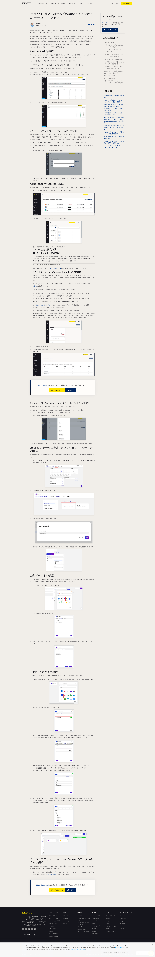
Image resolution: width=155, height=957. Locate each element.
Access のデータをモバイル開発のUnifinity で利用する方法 (114, 133)
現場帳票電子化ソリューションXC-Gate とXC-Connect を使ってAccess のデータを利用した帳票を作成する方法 (114, 107)
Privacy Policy (119, 947)
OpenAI (122, 928)
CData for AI (89, 3)
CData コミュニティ (111, 916)
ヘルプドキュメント (55, 268)
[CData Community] (35, 929)
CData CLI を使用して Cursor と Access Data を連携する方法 (113, 101)
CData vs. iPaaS (82, 929)
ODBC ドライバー (53, 916)
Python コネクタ (53, 923)
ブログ (107, 921)
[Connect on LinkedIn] (94, 24)
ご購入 (112, 3)
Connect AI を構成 (109, 42)
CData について (96, 916)
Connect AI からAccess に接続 (114, 54)
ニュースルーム (96, 921)
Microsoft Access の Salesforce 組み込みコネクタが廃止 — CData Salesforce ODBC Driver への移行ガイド (114, 120)
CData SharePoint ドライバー (44, 305)
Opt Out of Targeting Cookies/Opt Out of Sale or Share (115, 952)
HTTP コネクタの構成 (110, 78)
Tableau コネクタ (53, 936)
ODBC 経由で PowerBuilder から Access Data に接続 (113, 114)
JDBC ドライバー (53, 918)
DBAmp (65, 923)
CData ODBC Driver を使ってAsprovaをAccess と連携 (112, 147)
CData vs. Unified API (83, 932)
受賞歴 (93, 923)
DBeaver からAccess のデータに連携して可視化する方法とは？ (114, 142)
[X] (26, 929)
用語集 (107, 928)
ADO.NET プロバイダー (55, 921)
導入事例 (108, 918)
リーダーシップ (96, 926)
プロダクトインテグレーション (84, 919)
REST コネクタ (52, 928)
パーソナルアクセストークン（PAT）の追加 (113, 50)
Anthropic (122, 916)
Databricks (123, 918)
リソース (108, 923)
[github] (32, 929)
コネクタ (80, 916)
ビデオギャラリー (110, 931)
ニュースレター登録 (111, 926)
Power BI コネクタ (53, 933)
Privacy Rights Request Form (77, 949)
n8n (121, 926)
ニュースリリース (96, 918)
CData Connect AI (42, 385)
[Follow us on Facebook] (89, 24)
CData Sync (66, 916)
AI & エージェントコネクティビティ (84, 923)
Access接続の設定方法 (112, 57)
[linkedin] (23, 929)
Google (122, 921)
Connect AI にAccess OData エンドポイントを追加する (114, 67)
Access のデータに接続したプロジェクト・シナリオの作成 (114, 72)
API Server (51, 926)
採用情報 (94, 931)
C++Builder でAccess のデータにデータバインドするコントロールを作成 (114, 127)
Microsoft (122, 923)
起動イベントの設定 (109, 76)
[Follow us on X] (91, 24)
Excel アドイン (53, 931)
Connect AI (66, 918)
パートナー (80, 926)
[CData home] (28, 3)
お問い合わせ (126, 3)
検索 (117, 3)
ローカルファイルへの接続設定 (114, 59)
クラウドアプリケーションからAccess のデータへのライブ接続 (113, 82)
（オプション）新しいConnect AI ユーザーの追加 (114, 46)
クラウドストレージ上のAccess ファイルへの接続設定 (114, 63)
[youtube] (29, 929)
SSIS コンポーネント (68, 921)
